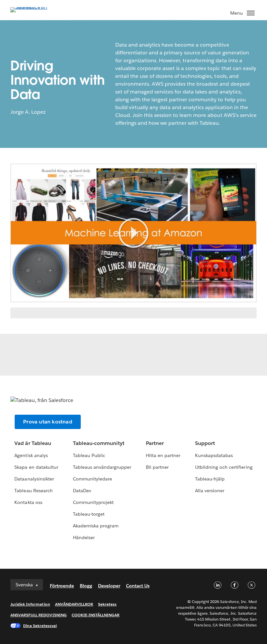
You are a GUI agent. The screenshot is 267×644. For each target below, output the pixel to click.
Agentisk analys (31, 455)
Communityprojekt (93, 502)
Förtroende (62, 586)
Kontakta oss (28, 502)
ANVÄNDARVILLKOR (74, 604)
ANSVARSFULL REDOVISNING (38, 615)
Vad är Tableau (32, 443)
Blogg (86, 586)
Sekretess (107, 604)
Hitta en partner (163, 455)
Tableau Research (33, 491)
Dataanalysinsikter (34, 479)
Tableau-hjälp (210, 479)
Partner (155, 443)
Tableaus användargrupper (102, 467)
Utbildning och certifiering (224, 467)
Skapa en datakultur (36, 467)
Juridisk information (30, 604)
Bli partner (157, 467)
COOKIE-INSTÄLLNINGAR (96, 615)
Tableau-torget (89, 514)
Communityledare (92, 479)
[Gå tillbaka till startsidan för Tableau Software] (33, 7)
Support (205, 443)
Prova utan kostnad (47, 421)
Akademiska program (96, 526)
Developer (109, 586)
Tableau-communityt (98, 443)
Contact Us (137, 586)
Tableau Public (89, 455)
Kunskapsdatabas (214, 455)
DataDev (82, 491)
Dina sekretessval (40, 625)
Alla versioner (209, 491)
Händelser (84, 537)
